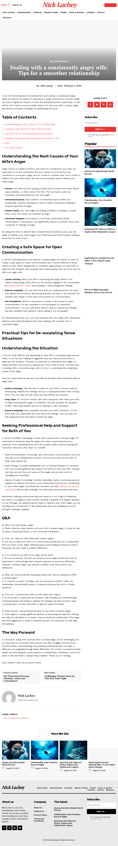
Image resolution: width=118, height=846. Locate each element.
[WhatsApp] (110, 105)
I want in (99, 129)
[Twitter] (97, 105)
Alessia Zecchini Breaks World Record (13, 763)
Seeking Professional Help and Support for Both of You (32, 138)
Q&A (7, 143)
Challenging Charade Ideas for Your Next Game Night (59, 677)
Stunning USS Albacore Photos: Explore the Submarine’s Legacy (100, 230)
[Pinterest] (103, 105)
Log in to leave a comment (15, 718)
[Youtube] (20, 828)
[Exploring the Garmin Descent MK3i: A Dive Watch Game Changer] (100, 245)
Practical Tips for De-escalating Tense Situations (29, 134)
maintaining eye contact (19, 285)
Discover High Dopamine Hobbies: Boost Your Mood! (98, 291)
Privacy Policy (95, 819)
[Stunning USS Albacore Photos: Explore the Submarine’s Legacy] (100, 216)
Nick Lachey (47, 86)
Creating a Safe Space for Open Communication (28, 129)
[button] (17, 5)
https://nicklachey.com (28, 700)
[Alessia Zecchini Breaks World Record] (100, 158)
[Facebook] (90, 105)
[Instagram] (9, 828)
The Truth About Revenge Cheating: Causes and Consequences (16, 678)
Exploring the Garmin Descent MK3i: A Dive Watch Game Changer (99, 261)
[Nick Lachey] (9, 698)
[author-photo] (4, 768)
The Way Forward (13, 147)
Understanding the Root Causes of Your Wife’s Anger (30, 124)
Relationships (59, 61)
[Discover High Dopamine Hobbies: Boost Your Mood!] (100, 277)
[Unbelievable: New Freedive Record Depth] (100, 187)
